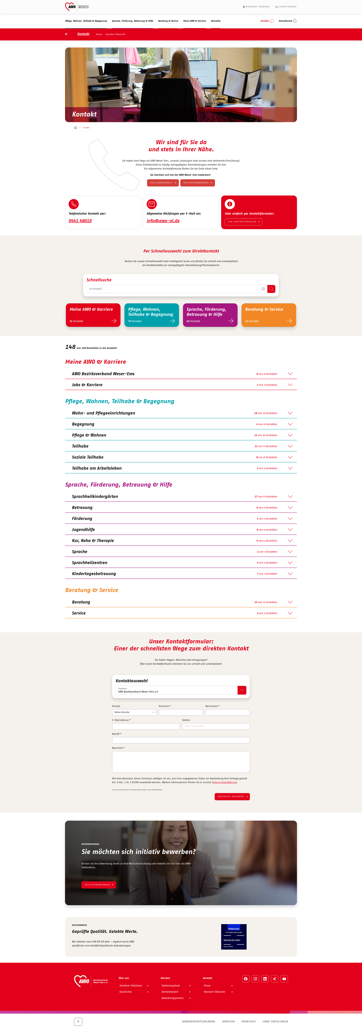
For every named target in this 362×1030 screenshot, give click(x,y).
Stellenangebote (161, 183)
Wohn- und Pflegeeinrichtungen (103, 413)
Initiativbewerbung (196, 183)
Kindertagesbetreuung (94, 574)
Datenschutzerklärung (224, 782)
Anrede (116, 706)
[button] (263, 289)
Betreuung (82, 508)
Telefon (186, 720)
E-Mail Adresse (121, 720)
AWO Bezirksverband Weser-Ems (103, 374)
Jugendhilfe (83, 530)
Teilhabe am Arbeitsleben (96, 468)
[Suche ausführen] (271, 289)
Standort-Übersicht (115, 34)
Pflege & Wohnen (89, 435)
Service (78, 613)
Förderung (82, 519)
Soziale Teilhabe (87, 457)
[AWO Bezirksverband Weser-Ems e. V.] (77, 7)
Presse (99, 34)
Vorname (165, 706)
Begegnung (83, 424)
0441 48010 (80, 221)
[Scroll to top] (78, 1022)
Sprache (79, 552)
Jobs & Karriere (87, 385)
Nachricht (118, 748)
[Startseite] (75, 127)
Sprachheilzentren (89, 563)
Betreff (116, 734)
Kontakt (83, 34)
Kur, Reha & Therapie (93, 541)
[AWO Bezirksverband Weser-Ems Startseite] (69, 34)
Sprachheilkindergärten (95, 497)
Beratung (81, 602)
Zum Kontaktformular (242, 222)
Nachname (212, 706)
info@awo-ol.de (163, 221)
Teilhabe (80, 446)
